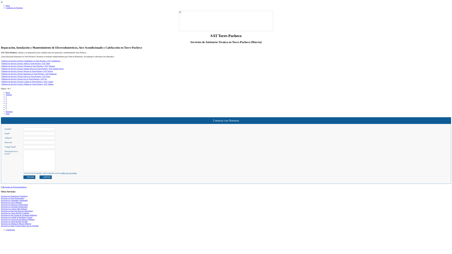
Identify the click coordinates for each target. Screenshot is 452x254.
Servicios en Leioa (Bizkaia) (11, 203)
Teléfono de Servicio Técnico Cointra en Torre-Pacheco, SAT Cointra (27, 82)
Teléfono (8, 138)
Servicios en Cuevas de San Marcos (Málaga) (18, 219)
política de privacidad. (69, 173)
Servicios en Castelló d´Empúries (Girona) (16, 217)
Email (7, 134)
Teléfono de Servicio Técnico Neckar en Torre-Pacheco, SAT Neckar (27, 71)
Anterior (9, 95)
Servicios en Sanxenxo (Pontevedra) (14, 205)
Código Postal (10, 147)
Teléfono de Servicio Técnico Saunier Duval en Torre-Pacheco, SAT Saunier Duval (32, 69)
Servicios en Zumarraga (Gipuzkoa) (14, 196)
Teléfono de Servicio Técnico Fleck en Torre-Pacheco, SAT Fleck (25, 76)
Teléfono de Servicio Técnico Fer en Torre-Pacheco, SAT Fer (24, 79)
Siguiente (9, 112)
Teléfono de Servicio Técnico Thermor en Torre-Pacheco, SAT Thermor (28, 66)
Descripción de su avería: (11, 152)
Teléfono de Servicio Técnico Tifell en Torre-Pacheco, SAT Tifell (25, 64)
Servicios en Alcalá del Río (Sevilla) (14, 222)
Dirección (8, 142)
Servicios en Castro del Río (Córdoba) (15, 213)
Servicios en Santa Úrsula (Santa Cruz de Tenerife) (20, 226)
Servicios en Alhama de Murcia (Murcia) (16, 224)
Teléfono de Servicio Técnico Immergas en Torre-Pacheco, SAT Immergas (29, 74)
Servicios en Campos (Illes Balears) (14, 209)
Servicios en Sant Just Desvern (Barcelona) (17, 211)
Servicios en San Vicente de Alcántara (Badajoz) (19, 215)
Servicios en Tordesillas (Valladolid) (14, 200)
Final (7, 114)
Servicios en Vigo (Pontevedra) (12, 198)
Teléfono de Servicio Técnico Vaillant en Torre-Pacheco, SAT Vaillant (27, 84)
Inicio (8, 93)
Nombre (8, 129)
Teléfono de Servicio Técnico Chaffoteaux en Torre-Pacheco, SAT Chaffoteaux (30, 61)
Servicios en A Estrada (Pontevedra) (14, 207)
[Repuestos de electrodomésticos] (226, 187)
